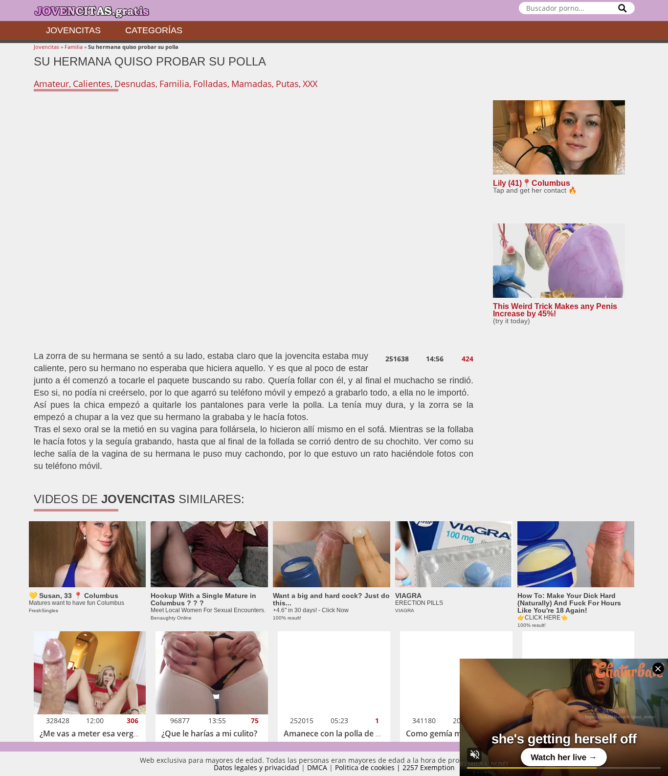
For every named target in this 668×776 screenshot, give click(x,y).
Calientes (92, 83)
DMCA (317, 767)
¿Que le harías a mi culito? (209, 733)
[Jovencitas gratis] (100, 10)
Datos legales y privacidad (256, 767)
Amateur (51, 83)
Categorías (153, 30)
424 (467, 359)
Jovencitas (73, 30)
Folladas (210, 83)
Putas (287, 83)
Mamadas (251, 83)
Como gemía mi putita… (450, 733)
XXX (310, 83)
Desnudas (135, 83)
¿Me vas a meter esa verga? (90, 733)
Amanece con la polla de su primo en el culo (365, 733)
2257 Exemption (428, 767)
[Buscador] (622, 8)
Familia (74, 46)
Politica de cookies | (368, 767)
